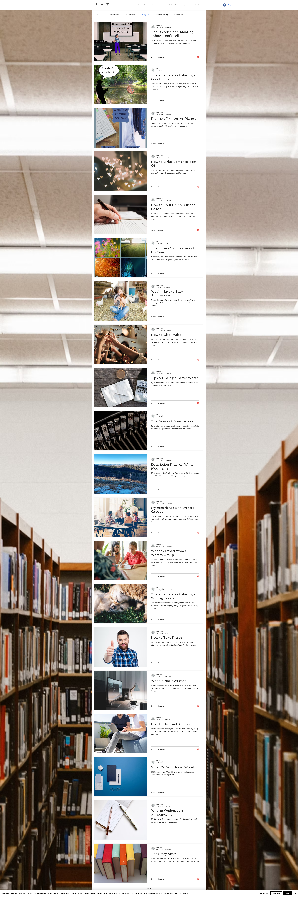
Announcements (130, 15)
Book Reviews (179, 15)
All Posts (97, 15)
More (191, 15)
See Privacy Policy (181, 893)
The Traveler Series (112, 15)
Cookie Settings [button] (263, 893)
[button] (200, 15)
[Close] (295, 893)
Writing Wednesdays (161, 15)
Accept (287, 893)
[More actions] (198, 26)
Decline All (276, 893)
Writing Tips (145, 15)
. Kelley (103, 4)
